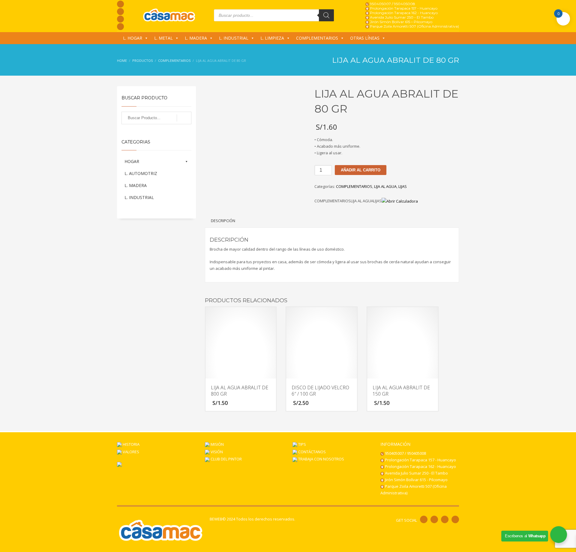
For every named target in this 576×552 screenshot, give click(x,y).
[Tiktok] (120, 26)
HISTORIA (131, 444)
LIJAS (402, 186)
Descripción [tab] (223, 220)
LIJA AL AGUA (385, 186)
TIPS (301, 444)
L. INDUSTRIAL (233, 38)
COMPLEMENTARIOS (317, 38)
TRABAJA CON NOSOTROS (320, 459)
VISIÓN (216, 451)
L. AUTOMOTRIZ (140, 173)
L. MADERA (196, 38)
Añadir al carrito (360, 170)
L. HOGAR (132, 38)
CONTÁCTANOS (311, 451)
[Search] (326, 15)
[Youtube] (120, 19)
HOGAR (131, 161)
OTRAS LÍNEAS (365, 38)
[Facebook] (120, 4)
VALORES (130, 451)
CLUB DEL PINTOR (226, 459)
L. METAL (163, 38)
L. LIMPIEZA (272, 38)
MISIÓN (217, 444)
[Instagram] (120, 11)
